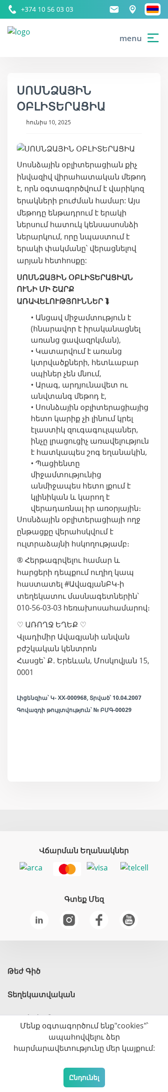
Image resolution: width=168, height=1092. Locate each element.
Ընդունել (84, 1077)
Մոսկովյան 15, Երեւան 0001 (132, 9)
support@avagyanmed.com (114, 9)
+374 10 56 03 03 (47, 9)
